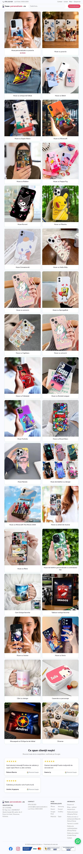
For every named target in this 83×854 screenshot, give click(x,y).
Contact (59, 1)
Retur (70, 1)
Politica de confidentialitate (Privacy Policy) (72, 828)
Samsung (61, 806)
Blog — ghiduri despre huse (72, 808)
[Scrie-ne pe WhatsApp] (78, 841)
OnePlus (60, 812)
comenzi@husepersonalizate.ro (37, 807)
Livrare (66, 1)
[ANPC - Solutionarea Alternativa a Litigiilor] (52, 849)
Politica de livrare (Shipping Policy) (72, 813)
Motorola (53, 816)
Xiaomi (53, 809)
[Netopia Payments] (32, 849)
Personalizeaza (74, 6)
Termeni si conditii (72, 823)
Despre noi (77, 1)
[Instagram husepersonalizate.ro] (18, 848)
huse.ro (15, 6)
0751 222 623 (9, 1)
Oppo (59, 816)
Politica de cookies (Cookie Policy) (73, 834)
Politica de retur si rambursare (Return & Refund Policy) (73, 819)
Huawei (60, 809)
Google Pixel (53, 813)
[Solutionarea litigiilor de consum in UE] (68, 849)
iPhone (53, 806)
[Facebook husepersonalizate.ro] (11, 848)
